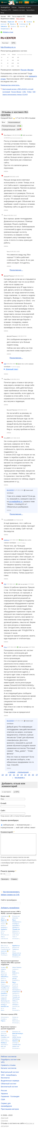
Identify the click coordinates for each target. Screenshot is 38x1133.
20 (10, 775)
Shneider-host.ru (16, 922)
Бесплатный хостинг (9, 1087)
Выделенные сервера (7, 18)
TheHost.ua (15, 949)
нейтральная (8, 825)
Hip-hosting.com (5, 1001)
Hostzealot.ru (4, 1044)
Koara (13, 971)
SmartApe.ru (15, 923)
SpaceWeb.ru (16, 925)
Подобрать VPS (6, 10)
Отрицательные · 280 (11, 129)
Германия (5, 1096)
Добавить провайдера (10, 908)
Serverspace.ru (16, 989)
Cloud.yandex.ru (5, 986)
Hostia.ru (3, 925)
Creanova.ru (4, 1039)
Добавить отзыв (8, 32)
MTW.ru (14, 975)
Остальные (15, 938)
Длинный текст (12, 369)
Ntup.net (14, 1035)
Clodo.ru (3, 984)
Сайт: (3, 811)
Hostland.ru (4, 929)
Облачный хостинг (8, 1084)
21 (14, 775)
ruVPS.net (15, 984)
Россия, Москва (27, 70)
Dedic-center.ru (5, 1041)
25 (29, 775)
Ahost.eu (3, 978)
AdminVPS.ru (4, 976)
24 (25, 775)
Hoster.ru (13, 26)
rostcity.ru (6, 540)
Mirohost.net (15, 947)
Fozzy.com (4, 922)
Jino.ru (3, 936)
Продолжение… (16, 270)
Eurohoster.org (5, 989)
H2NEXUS (4, 999)
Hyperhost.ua (15, 945)
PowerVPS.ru (16, 980)
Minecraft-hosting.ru (17, 1033)
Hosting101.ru (5, 7)
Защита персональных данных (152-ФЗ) (15, 94)
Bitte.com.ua (4, 945)
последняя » (20, 778)
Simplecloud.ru (5, 29)
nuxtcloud (15, 976)
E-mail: (3, 803)
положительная (23, 825)
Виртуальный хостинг (10, 1072)
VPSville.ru (15, 1004)
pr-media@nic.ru (15, 502)
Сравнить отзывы (8, 1065)
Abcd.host (3, 1033)
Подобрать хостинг (9, 1060)
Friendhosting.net (5, 949)
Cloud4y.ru (4, 1019)
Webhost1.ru (15, 931)
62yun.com (4, 975)
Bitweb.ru (13, 24)
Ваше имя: (5, 796)
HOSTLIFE (3, 24)
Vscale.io (29, 22)
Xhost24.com (15, 1006)
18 (3, 775)
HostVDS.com (5, 1006)
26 (33, 775)
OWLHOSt (15, 918)
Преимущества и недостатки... (10, 85)
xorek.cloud (15, 935)
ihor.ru (2, 1010)
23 (22, 775)
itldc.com (3, 1046)
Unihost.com (15, 1046)
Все (3, 122)
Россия (4, 1091)
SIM (5, 364)
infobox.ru (15, 1019)
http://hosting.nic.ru (8, 47)
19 (6, 775)
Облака (29, 16)
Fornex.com (4, 995)
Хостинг (3, 16)
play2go (14, 978)
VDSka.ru (15, 1001)
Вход (2, 12)
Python (29, 92)
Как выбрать (31, 10)
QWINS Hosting (16, 1037)
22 (18, 775)
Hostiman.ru (4, 927)
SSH (34, 92)
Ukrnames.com (16, 955)
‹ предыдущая (23, 772)
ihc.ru (2, 933)
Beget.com (11, 22)
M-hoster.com (16, 916)
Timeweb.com (16, 929)
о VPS (16, 792)
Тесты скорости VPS (18, 16)
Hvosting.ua (4, 955)
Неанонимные (14, 122)
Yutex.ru (14, 936)
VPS (9, 16)
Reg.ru (14, 920)
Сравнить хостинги (19, 10)
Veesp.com (15, 1002)
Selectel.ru (4, 26)
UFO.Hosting (15, 999)
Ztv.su (14, 1008)
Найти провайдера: (9, 900)
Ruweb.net (15, 986)
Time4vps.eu (15, 995)
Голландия (14, 1096)
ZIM (5, 584)
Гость (5, 647)
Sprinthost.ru (15, 927)
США (3, 1099)
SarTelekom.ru (16, 1039)
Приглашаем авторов (10, 1109)
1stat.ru (18, 366)
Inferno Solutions (16, 967)
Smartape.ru (15, 1042)
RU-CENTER (10, 490)
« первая (11, 772)
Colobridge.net (23, 24)
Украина (4, 1094)
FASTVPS (20, 21)
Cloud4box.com (5, 988)
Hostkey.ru (4, 1004)
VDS (3, 1075)
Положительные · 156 (11, 126)
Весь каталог (20, 18)
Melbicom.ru (15, 973)
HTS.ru (3, 931)
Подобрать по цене (24, 7)
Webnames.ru (16, 933)
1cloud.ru (3, 969)
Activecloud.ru (5, 1017)
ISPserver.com (5, 935)
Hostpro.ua (4, 953)
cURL (24, 92)
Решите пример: (8, 871)
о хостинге (6, 792)
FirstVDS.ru (4, 993)
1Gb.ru (3, 918)
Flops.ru (3, 1021)
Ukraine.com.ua (16, 953)
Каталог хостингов (8, 1068)
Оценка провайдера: (10, 820)
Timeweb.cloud (16, 1044)
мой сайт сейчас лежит (25, 828)
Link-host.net (4, 938)
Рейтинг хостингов (8, 1057)
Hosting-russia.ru (5, 1002)
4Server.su (4, 973)
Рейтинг (14, 7)
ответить (6, 171)
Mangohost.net (16, 1031)
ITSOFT (3, 1048)
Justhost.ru (15, 969)
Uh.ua (13, 951)
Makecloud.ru (16, 1021)
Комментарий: (7, 832)
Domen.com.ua (5, 947)
